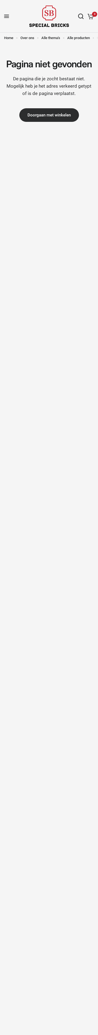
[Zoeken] (80, 16)
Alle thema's (50, 38)
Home (8, 38)
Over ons (27, 38)
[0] (89, 16)
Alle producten (78, 38)
